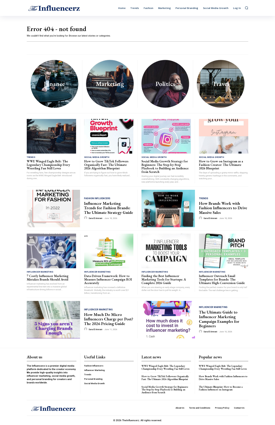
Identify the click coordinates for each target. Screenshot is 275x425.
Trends (31, 157)
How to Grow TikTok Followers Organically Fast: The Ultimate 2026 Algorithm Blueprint (106, 164)
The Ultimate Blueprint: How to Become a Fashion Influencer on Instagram (221, 388)
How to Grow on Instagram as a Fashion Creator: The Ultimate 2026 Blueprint (221, 164)
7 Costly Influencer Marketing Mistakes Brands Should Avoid (47, 277)
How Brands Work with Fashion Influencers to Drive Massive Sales (223, 208)
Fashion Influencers (97, 198)
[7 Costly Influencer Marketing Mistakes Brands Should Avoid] (51, 251)
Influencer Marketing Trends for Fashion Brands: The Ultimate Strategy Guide (108, 208)
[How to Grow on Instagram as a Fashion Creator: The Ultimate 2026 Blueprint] (223, 136)
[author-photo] (86, 218)
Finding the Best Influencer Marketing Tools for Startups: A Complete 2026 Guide (163, 279)
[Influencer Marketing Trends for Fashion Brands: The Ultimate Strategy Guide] (53, 208)
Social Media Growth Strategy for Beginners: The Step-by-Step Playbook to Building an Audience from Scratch (165, 166)
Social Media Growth (96, 157)
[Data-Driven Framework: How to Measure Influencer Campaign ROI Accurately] (109, 251)
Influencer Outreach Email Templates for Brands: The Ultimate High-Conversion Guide (222, 279)
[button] (246, 8)
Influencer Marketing (40, 272)
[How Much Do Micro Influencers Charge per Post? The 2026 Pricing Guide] (53, 319)
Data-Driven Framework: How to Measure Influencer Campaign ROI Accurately (108, 279)
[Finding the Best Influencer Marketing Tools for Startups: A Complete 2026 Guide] (166, 251)
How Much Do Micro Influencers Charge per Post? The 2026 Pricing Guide (108, 319)
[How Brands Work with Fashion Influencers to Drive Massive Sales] (168, 208)
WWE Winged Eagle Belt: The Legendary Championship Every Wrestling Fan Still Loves (48, 164)
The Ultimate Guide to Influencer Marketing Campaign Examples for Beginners (219, 319)
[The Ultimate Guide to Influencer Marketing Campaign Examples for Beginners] (168, 319)
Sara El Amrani (95, 218)
